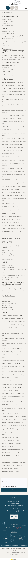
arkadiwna (12, 225)
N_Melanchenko (13, 229)
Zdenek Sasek (12, 232)
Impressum (19, 548)
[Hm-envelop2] (16, 8)
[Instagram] (16, 517)
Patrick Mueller (16, 91)
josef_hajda (12, 118)
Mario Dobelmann (11, 216)
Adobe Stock (19, 82)
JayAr (10, 207)
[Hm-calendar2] (8, 8)
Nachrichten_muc (11, 189)
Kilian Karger (15, 195)
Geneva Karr (19, 94)
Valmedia (12, 204)
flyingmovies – (13, 85)
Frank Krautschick (14, 100)
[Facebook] (12, 517)
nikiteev (10, 238)
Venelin (11, 157)
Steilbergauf (15, 554)
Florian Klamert (12, 171)
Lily (8, 213)
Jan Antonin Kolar (16, 174)
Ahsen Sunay (16, 121)
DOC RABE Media (12, 138)
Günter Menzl (12, 115)
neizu (11, 235)
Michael (11, 130)
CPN (10, 222)
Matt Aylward (10, 210)
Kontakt (13, 548)
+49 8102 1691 (14, 509)
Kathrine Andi (12, 147)
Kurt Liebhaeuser (20, 110)
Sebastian (12, 168)
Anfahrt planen (6, 548)
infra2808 (12, 82)
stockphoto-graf (13, 88)
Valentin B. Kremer (17, 198)
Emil (10, 180)
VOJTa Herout (13, 154)
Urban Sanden (17, 133)
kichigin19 (12, 151)
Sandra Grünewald (18, 105)
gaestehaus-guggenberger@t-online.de (14, 511)
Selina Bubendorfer (17, 163)
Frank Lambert (14, 192)
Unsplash (23, 91)
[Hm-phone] (12, 8)
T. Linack (11, 219)
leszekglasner (13, 127)
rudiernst (11, 144)
